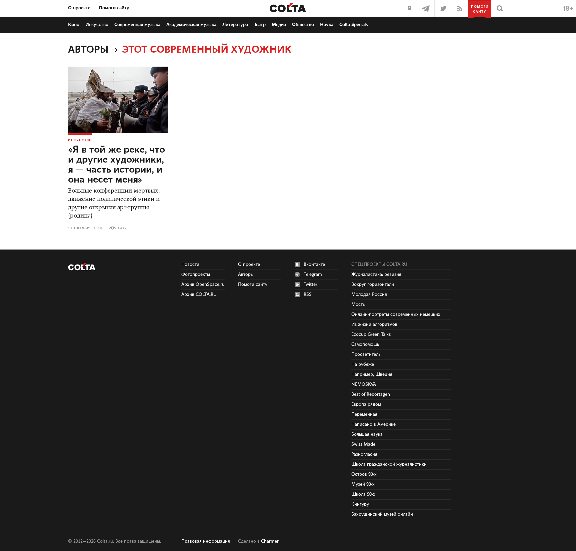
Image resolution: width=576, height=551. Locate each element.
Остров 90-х (364, 474)
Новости (190, 264)
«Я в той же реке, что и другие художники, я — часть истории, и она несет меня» (116, 165)
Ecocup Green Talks (371, 334)
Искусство (96, 24)
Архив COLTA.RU (199, 294)
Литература (235, 24)
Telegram (313, 274)
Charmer (270, 541)
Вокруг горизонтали (372, 284)
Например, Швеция (371, 374)
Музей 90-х (363, 484)
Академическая (191, 24)
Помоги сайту (114, 8)
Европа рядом (366, 404)
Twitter (310, 284)
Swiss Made (363, 444)
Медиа (279, 24)
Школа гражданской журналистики (389, 464)
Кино (73, 24)
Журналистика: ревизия (376, 274)
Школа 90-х (363, 494)
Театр (260, 24)
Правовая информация (205, 541)
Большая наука (367, 434)
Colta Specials (353, 24)
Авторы (88, 50)
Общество (303, 24)
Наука (326, 24)
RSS (308, 294)
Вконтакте (314, 264)
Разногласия (364, 454)
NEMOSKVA (363, 384)
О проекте (79, 8)
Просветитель (365, 354)
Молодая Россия (369, 294)
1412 (122, 228)
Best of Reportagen (370, 394)
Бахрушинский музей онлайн (382, 514)
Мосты (358, 304)
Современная (137, 24)
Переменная (364, 414)
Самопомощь (365, 344)
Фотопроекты (195, 274)
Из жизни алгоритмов (374, 324)
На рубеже (362, 364)
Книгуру (360, 504)
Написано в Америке (373, 424)
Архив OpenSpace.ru (203, 284)
